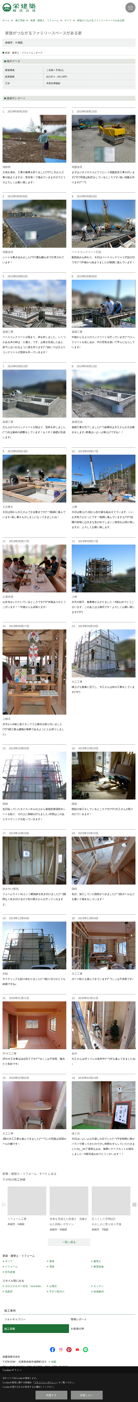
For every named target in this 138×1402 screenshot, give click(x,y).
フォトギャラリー (15, 1319)
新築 (51, 1261)
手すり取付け (56, 1291)
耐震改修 (99, 1266)
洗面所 (9, 1291)
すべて (9, 1261)
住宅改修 (10, 1271)
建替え (97, 1261)
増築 (51, 1266)
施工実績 (9, 1329)
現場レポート (79, 1319)
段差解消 (99, 1291)
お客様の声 (77, 1329)
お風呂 (53, 1286)
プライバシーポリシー (45, 1382)
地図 (53, 1361)
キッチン (99, 1286)
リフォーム (11, 1266)
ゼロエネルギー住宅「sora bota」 (24, 1286)
